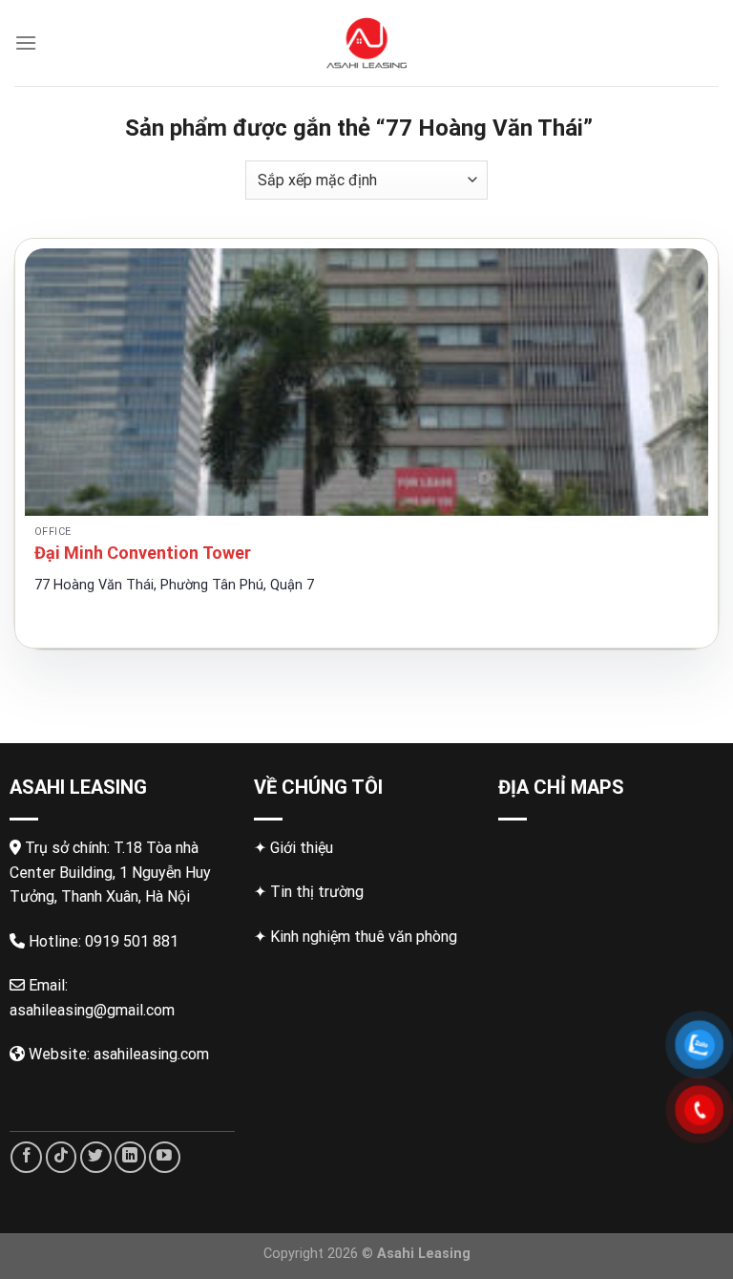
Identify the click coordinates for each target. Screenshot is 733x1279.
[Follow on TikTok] (61, 1157)
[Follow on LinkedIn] (130, 1157)
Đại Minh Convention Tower (142, 553)
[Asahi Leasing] (367, 43)
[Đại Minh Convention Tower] (366, 382)
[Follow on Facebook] (26, 1157)
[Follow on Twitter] (96, 1157)
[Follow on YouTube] (164, 1157)
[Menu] (25, 42)
